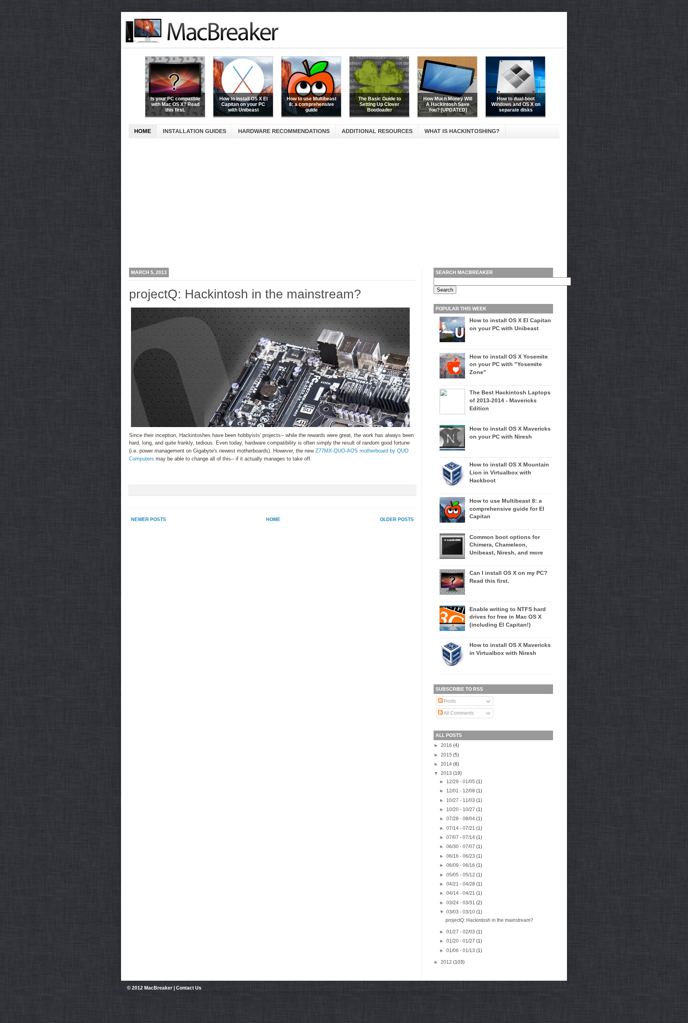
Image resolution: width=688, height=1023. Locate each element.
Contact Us (188, 988)
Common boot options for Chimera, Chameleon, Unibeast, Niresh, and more (506, 545)
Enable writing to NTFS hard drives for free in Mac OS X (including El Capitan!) (507, 617)
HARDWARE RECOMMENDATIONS (284, 131)
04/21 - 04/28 (461, 884)
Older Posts (397, 519)
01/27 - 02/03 (461, 932)
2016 (447, 745)
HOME (142, 131)
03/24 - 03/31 (461, 902)
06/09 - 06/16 (461, 865)
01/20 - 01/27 (461, 941)
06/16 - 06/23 (461, 856)
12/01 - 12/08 (461, 791)
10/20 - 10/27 (461, 809)
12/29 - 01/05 (461, 781)
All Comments (458, 713)
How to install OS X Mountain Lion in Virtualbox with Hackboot (509, 472)
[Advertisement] (342, 206)
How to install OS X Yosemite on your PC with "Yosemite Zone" (508, 364)
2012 (447, 962)
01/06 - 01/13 (461, 950)
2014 (447, 764)
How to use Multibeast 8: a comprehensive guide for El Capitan (506, 508)
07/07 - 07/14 (461, 837)
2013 (447, 773)
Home (273, 519)
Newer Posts (148, 519)
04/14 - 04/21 (461, 893)
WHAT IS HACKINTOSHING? (462, 131)
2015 (447, 755)
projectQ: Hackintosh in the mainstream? (245, 294)
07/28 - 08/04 (461, 818)
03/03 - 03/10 (461, 912)
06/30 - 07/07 (461, 846)
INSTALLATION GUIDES (194, 131)
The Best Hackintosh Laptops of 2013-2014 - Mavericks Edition (510, 400)
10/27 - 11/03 (461, 800)
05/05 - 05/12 (461, 875)
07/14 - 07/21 (461, 828)
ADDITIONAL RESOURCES (377, 131)
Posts (449, 701)
